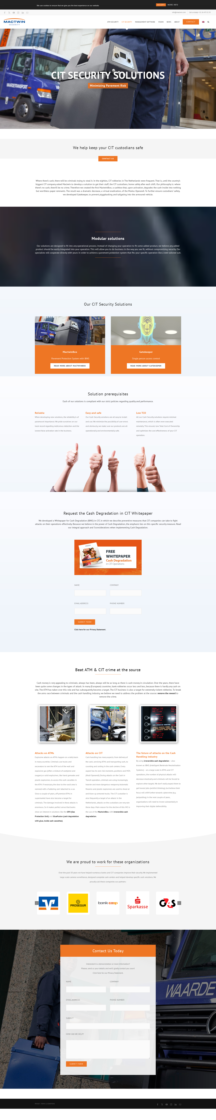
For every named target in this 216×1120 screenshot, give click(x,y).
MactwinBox (103, 812)
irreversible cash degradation (156, 761)
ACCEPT (161, 5)
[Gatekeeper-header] (146, 317)
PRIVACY (37, 1104)
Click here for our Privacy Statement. (90, 629)
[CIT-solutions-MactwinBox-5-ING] (70, 317)
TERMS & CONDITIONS (48, 1104)
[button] (208, 22)
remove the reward (167, 693)
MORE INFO (173, 5)
